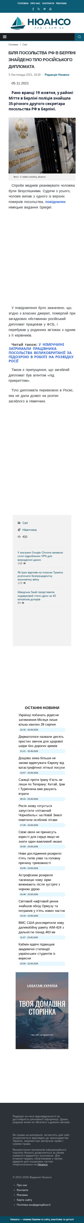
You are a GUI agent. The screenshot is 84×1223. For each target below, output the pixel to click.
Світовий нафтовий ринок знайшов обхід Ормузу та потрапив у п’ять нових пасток (42, 906)
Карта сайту (24, 1199)
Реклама (61, 3)
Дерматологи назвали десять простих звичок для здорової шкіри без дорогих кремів (41, 741)
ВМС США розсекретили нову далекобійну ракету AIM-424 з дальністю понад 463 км (41, 927)
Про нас (35, 3)
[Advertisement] (42, 258)
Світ (24, 44)
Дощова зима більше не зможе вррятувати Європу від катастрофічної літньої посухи (42, 762)
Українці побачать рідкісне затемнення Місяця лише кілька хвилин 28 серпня (39, 719)
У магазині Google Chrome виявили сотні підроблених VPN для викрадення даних (40, 556)
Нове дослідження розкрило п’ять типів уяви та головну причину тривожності (40, 858)
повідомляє (55, 202)
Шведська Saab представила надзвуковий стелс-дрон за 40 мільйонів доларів (37, 595)
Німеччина (29, 529)
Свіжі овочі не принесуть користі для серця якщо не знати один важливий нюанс (40, 836)
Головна (23, 3)
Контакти (48, 3)
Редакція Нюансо (57, 74)
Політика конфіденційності (34, 1204)
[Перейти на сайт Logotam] (42, 1048)
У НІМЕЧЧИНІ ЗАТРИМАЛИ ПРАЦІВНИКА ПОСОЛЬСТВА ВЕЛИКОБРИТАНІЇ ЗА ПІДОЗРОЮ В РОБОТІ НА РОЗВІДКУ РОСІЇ (41, 352)
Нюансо (43, 1164)
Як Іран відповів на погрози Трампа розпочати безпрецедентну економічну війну (40, 576)
